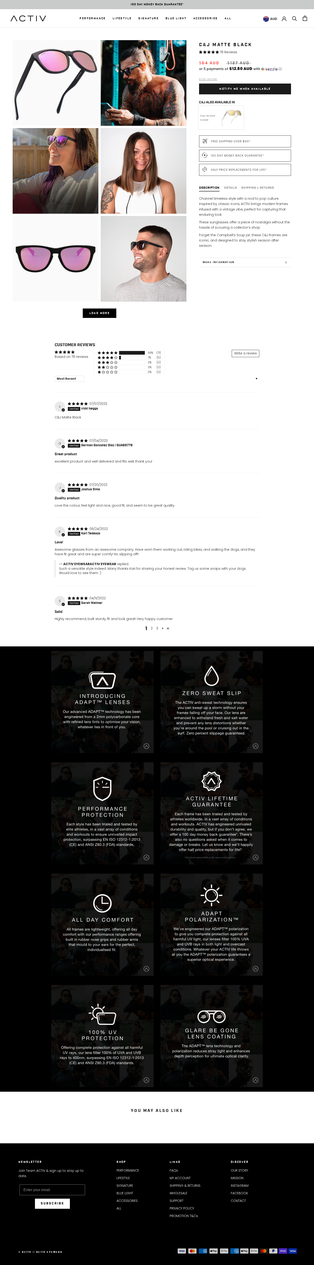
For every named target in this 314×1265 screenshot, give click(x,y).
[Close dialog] (310, 4)
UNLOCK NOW (235, 664)
